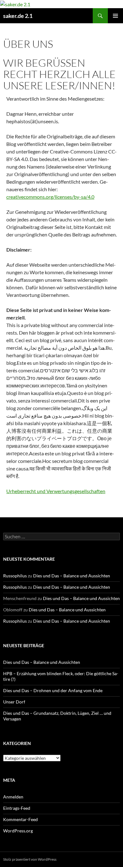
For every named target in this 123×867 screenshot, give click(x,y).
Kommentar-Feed (20, 819)
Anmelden (13, 796)
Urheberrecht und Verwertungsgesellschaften (55, 491)
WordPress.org (18, 830)
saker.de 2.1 (17, 15)
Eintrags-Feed (16, 808)
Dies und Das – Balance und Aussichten (71, 575)
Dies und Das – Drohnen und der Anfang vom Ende (52, 690)
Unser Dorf (14, 701)
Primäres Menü (115, 15)
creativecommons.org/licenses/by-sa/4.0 (50, 197)
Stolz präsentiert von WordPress (29, 859)
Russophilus (15, 575)
